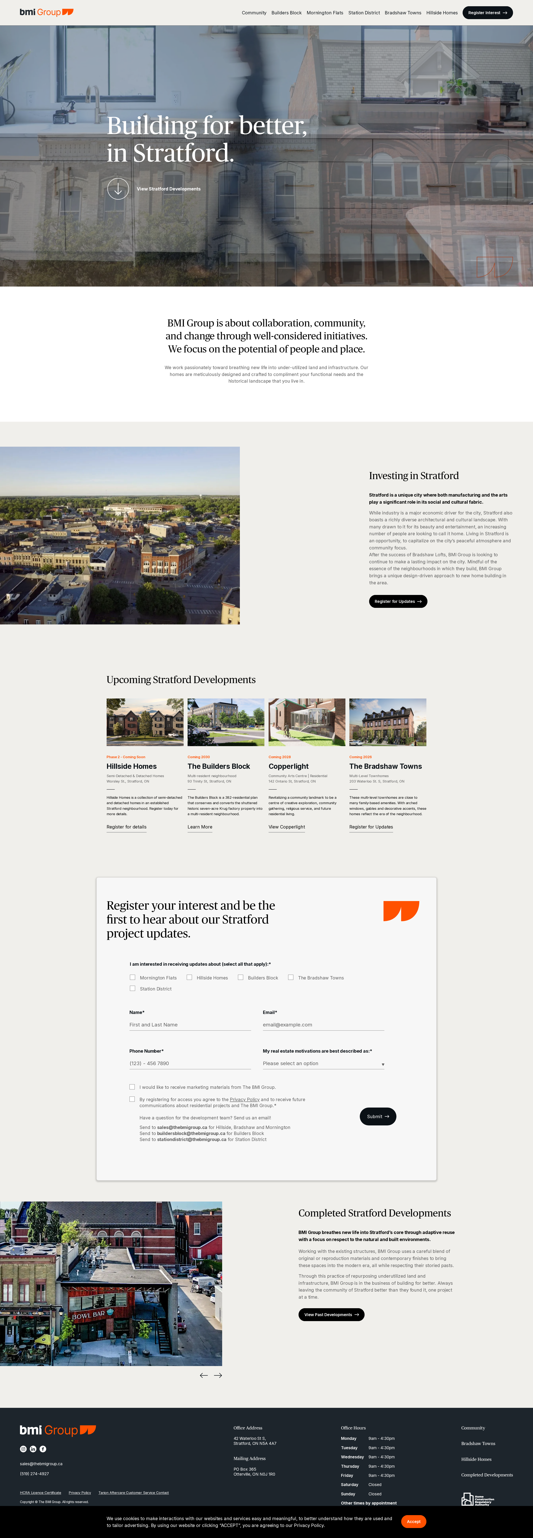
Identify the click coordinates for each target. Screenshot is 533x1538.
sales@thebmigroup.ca (182, 1127)
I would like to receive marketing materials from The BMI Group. (207, 1087)
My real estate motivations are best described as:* (317, 1051)
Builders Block (286, 12)
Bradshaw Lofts (429, 554)
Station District (364, 12)
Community (254, 12)
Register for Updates (371, 827)
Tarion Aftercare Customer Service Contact (133, 1493)
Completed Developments (487, 1474)
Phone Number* (147, 1051)
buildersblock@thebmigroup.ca (191, 1133)
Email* (270, 1012)
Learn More (200, 827)
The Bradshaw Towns (321, 977)
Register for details (127, 827)
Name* (137, 1012)
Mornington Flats (325, 12)
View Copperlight (287, 827)
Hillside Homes (442, 12)
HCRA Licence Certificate (40, 1493)
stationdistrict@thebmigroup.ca (192, 1139)
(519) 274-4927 (34, 1473)
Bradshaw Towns (403, 12)
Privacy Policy (309, 1525)
